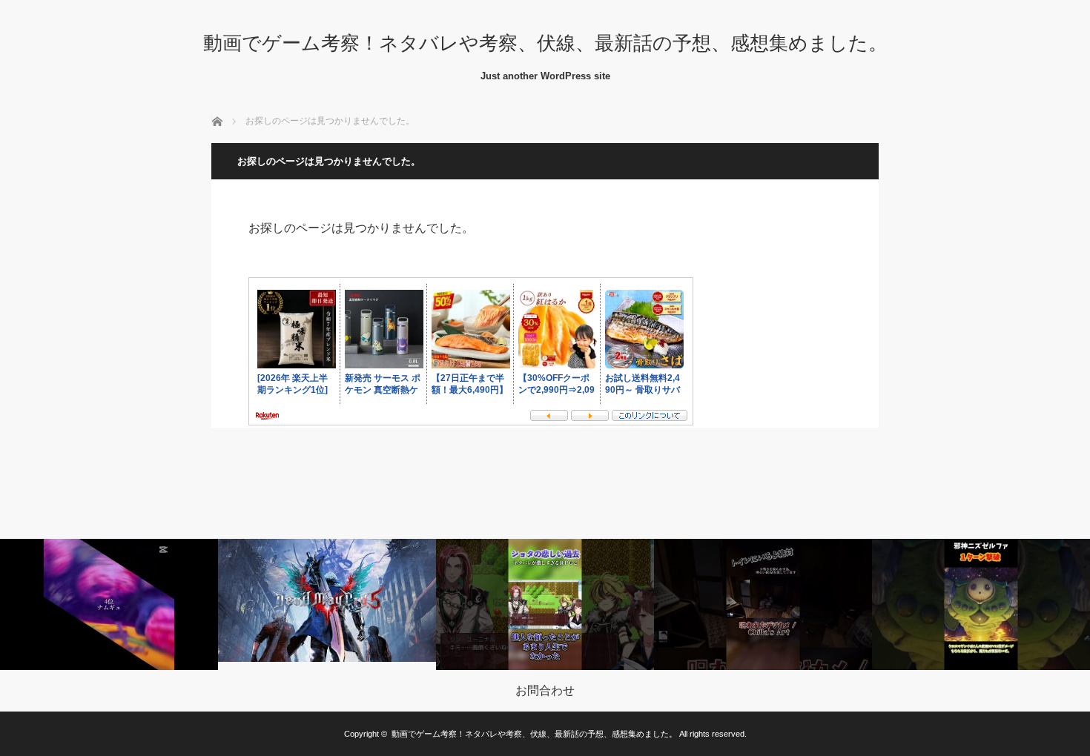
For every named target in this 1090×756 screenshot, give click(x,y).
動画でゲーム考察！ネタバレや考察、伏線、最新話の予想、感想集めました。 (545, 43)
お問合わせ (545, 691)
